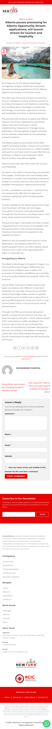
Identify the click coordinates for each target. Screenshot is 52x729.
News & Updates (26, 19)
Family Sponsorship (11, 569)
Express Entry (8, 561)
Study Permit (8, 565)
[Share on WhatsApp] (15, 348)
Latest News (7, 596)
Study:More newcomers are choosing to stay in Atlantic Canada (13, 387)
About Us (6, 592)
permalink (26, 359)
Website (8, 456)
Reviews (6, 614)
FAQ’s (5, 622)
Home (5, 588)
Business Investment (11, 577)
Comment (10, 414)
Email (8, 445)
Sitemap (6, 618)
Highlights (7, 611)
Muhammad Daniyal (37, 43)
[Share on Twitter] (24, 348)
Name (8, 434)
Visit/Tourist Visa (9, 573)
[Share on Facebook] (19, 348)
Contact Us (7, 599)
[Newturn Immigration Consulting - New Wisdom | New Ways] (10, 10)
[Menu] (48, 10)
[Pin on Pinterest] (33, 348)
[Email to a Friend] (28, 348)
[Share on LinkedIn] (37, 348)
